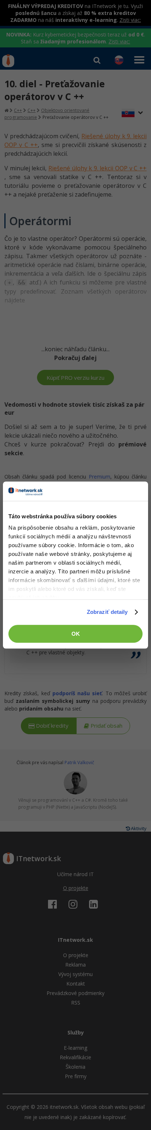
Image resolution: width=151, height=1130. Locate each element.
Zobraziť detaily (107, 612)
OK (75, 634)
